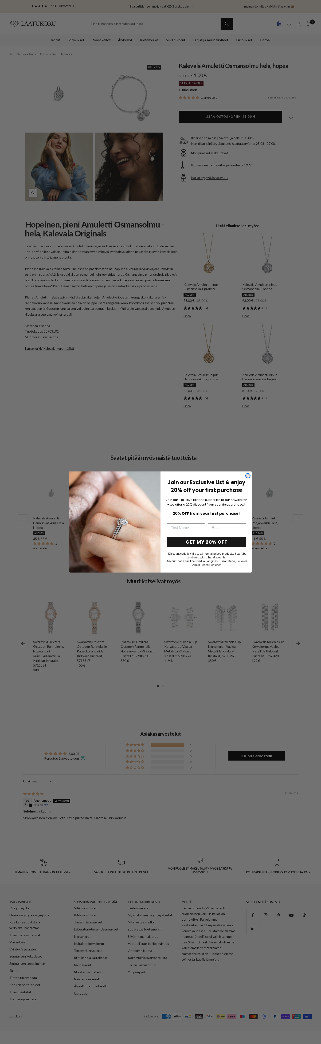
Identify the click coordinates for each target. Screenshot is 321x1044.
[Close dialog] (248, 475)
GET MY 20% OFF (206, 542)
